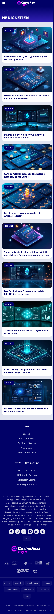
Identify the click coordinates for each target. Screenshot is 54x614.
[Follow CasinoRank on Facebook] (11, 531)
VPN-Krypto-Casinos (27, 484)
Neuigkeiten (27, 448)
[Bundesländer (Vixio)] (28, 563)
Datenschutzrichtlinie (27, 452)
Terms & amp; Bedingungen (12, 610)
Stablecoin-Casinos (27, 479)
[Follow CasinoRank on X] (23, 531)
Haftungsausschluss (43, 605)
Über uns (27, 433)
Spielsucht (7, 605)
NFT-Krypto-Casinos (27, 475)
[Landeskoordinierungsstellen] (47, 563)
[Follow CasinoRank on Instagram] (17, 531)
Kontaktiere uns (27, 438)
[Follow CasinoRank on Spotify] (36, 531)
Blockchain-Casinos (27, 470)
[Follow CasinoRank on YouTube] (30, 531)
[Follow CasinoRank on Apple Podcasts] (42, 531)
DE (26, 538)
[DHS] (38, 563)
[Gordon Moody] (23, 571)
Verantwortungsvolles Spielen (24, 605)
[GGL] (12, 563)
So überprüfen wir (27, 443)
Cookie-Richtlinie (30, 610)
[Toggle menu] (3, 3)
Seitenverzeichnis (45, 610)
